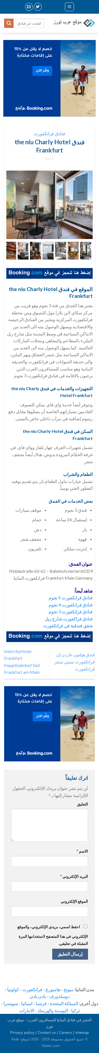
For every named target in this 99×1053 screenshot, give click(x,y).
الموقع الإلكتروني (74, 901)
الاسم (82, 851)
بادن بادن (38, 996)
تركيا (75, 1010)
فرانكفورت (32, 989)
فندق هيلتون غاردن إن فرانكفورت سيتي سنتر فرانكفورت (74, 661)
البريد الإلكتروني (74, 876)
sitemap (82, 1033)
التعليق (82, 804)
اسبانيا (26, 1003)
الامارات (26, 1010)
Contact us (47, 1033)
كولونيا (13, 989)
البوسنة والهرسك (52, 1010)
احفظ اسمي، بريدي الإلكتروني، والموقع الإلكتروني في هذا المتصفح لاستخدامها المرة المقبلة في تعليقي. (52, 935)
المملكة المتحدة (64, 1003)
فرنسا (41, 1003)
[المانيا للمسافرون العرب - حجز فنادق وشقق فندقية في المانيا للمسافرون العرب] (74, 23)
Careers (65, 1033)
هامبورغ (53, 989)
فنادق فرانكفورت (49, 133)
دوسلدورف (59, 996)
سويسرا (11, 1003)
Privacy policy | (24, 1033)
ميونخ (68, 989)
